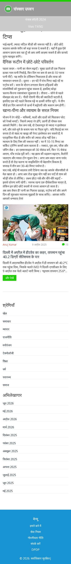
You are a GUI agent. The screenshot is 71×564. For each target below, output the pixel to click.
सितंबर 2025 (10, 459)
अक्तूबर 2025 (10, 451)
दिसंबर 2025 (10, 435)
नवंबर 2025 (9, 443)
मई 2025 (8, 491)
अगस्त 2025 (10, 467)
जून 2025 (8, 483)
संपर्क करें (35, 544)
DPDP (35, 550)
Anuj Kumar (10, 244)
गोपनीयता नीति (35, 538)
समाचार (7, 321)
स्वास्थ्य (7, 377)
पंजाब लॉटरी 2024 (35, 19)
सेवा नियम (35, 532)
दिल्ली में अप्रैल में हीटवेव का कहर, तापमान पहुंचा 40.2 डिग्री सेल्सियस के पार (34, 254)
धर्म (4, 369)
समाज (6, 385)
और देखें (9, 278)
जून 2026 (8, 403)
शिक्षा (5, 361)
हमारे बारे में (35, 526)
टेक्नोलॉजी (8, 353)
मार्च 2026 (8, 427)
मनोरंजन (7, 345)
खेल (5, 313)
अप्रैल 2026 (10, 419)
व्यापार (6, 329)
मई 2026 (8, 411)
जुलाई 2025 (9, 475)
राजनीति (7, 337)
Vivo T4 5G (35, 27)
